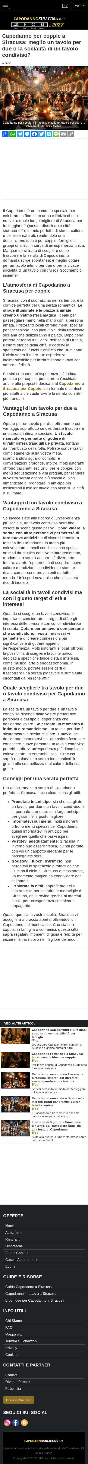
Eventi (10, 1266)
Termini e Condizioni (21, 1341)
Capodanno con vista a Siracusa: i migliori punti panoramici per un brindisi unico (58, 1101)
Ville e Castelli (16, 1253)
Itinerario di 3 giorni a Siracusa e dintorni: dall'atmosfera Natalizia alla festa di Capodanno (56, 1125)
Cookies (11, 1355)
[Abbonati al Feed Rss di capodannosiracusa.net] (24, 1422)
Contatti (11, 1375)
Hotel (9, 1226)
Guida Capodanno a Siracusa (28, 1287)
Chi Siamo (13, 1321)
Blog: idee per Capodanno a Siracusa (34, 1300)
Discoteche (14, 1246)
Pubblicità (13, 1388)
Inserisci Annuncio (18, 1400)
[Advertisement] (44, 168)
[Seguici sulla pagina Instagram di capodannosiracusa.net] (7, 1422)
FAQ (8, 1327)
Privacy (11, 1348)
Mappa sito (14, 1334)
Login (77, 5)
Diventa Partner (17, 1382)
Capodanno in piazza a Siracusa (31, 1293)
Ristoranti (13, 1239)
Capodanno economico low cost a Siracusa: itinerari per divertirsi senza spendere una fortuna (58, 1077)
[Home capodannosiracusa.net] (48, 18)
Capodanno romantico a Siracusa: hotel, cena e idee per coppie (57, 1055)
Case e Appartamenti (21, 1260)
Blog (8, 63)
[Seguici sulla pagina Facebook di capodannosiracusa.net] (15, 1422)
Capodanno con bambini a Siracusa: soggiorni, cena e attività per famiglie (59, 1033)
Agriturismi (13, 1232)
